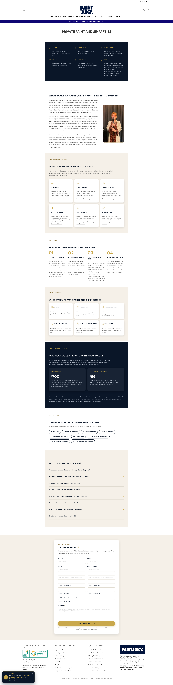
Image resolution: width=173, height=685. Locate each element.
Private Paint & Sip (93, 668)
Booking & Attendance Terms (64, 653)
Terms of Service (60, 659)
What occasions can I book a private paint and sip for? (69, 470)
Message (61, 605)
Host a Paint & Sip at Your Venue (97, 671)
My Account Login (61, 650)
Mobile (61, 566)
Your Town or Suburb (66, 574)
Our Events (54, 16)
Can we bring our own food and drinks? (63, 503)
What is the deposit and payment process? (65, 509)
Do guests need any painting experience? (64, 483)
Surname (91, 558)
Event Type (62, 582)
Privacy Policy (59, 656)
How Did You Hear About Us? (68, 597)
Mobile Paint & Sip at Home (96, 665)
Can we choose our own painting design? (64, 490)
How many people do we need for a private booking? (68, 477)
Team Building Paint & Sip (95, 653)
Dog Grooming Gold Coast (63, 671)
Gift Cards (98, 16)
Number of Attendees (95, 582)
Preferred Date (92, 574)
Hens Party (67, 16)
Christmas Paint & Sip (94, 662)
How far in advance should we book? (62, 516)
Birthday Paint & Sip (93, 656)
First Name (62, 558)
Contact (110, 16)
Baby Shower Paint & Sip (95, 659)
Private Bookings (83, 16)
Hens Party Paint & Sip (94, 650)
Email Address (93, 566)
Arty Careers (59, 665)
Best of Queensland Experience (65, 668)
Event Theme (62, 590)
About (118, 16)
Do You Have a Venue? (95, 590)
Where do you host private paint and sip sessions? (68, 496)
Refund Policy (59, 662)
